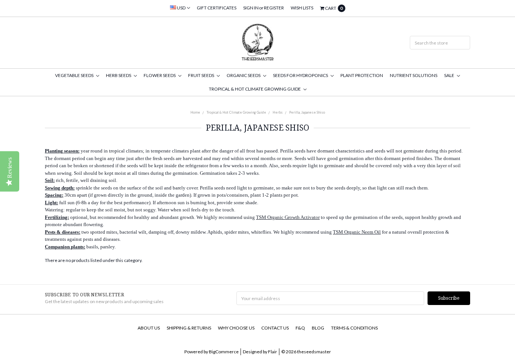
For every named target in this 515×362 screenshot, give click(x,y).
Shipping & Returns (189, 328)
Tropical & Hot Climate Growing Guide (255, 89)
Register (274, 8)
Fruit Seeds (201, 75)
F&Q (300, 328)
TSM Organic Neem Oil (357, 232)
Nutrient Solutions (413, 75)
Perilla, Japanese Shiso (307, 112)
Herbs (278, 112)
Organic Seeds (244, 75)
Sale (449, 75)
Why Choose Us (236, 328)
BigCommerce (224, 351)
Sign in (251, 8)
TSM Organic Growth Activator (288, 217)
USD (181, 8)
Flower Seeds (160, 75)
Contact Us (275, 328)
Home (195, 112)
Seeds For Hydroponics (301, 75)
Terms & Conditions (354, 328)
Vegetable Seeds (74, 75)
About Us (149, 328)
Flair (272, 351)
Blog (318, 328)
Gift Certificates (216, 8)
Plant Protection (361, 75)
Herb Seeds (119, 75)
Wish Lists (302, 8)
